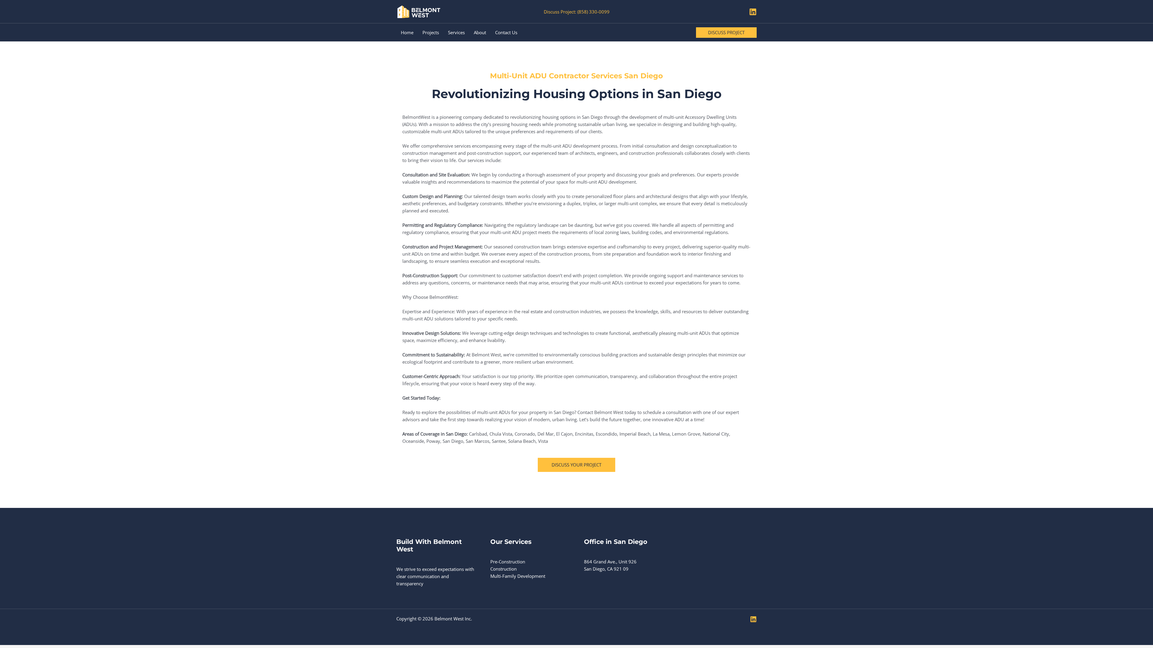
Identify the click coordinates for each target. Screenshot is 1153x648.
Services (456, 32)
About (480, 32)
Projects (430, 32)
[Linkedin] (753, 12)
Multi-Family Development (517, 576)
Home (407, 32)
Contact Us (506, 32)
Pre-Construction (507, 562)
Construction (503, 569)
